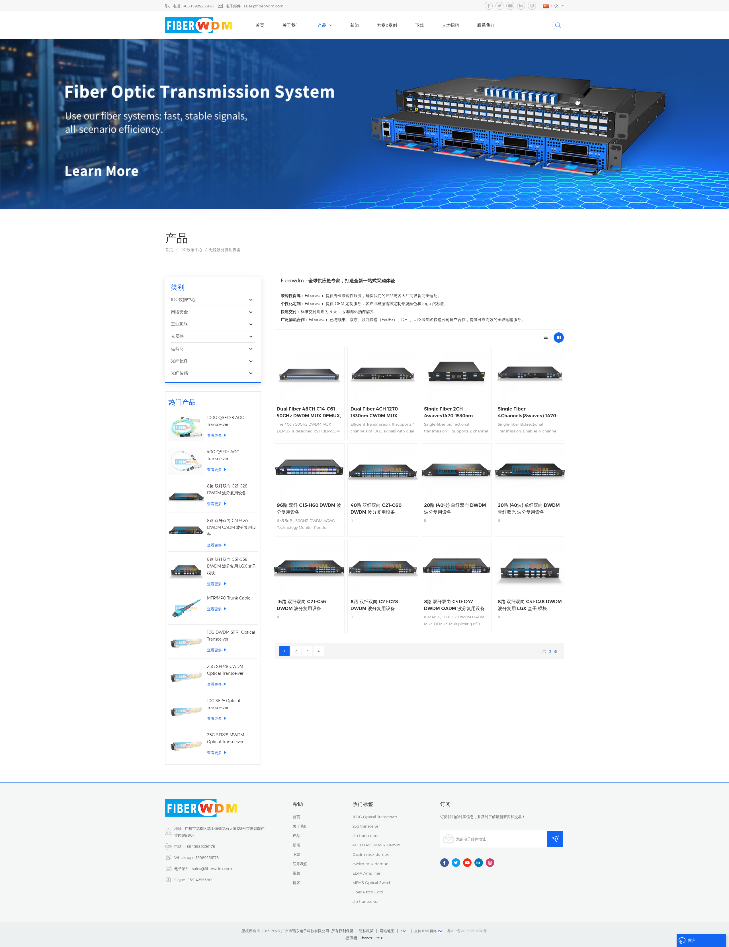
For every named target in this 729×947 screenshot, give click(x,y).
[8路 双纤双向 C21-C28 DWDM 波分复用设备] (186, 496)
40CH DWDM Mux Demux (376, 845)
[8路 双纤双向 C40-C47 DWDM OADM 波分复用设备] (186, 530)
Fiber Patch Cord (368, 892)
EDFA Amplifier (366, 873)
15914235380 (200, 879)
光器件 (177, 336)
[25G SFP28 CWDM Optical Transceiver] (186, 676)
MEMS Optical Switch (372, 882)
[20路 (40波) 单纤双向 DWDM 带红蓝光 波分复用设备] (530, 470)
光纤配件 (179, 360)
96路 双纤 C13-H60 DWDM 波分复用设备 (309, 509)
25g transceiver (366, 826)
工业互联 (179, 324)
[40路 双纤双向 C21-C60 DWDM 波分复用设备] (383, 470)
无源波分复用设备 (225, 249)
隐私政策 (366, 930)
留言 (692, 940)
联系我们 (485, 25)
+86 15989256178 (200, 846)
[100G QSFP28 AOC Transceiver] (186, 427)
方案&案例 (387, 25)
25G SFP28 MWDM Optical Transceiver (225, 738)
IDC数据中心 (190, 249)
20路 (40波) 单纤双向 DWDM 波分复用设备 (455, 509)
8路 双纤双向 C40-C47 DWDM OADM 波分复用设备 (231, 527)
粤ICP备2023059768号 (467, 930)
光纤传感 (179, 373)
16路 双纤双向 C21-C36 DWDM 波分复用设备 (301, 605)
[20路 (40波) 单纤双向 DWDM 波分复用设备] (456, 470)
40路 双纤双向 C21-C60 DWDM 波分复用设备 (376, 509)
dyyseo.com (372, 937)
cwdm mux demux (370, 863)
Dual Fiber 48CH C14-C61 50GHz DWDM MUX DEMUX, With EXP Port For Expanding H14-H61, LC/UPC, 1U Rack (309, 412)
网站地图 (387, 930)
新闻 (354, 25)
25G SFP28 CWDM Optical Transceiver (225, 670)
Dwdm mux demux (371, 854)
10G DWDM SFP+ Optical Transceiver (231, 636)
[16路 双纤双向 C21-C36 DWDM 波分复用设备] (309, 566)
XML (404, 930)
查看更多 (214, 435)
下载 (419, 25)
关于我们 (291, 25)
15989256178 (207, 857)
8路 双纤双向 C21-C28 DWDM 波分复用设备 (227, 489)
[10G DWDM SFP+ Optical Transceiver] (186, 642)
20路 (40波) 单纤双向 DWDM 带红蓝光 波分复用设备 (529, 509)
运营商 (177, 348)
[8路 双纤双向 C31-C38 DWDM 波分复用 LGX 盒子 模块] (186, 569)
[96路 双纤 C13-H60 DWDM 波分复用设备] (309, 470)
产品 (322, 25)
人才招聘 (450, 25)
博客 (296, 882)
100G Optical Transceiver (375, 816)
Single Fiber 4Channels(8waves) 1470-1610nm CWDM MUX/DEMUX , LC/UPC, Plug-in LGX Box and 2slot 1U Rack (528, 412)
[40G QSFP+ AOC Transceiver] (186, 461)
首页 (260, 25)
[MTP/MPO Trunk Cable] (186, 608)
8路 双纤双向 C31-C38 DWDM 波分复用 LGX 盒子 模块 (231, 566)
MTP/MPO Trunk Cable (228, 598)
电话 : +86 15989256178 (193, 6)
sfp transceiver (366, 835)
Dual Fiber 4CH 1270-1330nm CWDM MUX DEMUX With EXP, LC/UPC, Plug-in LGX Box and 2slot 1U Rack (381, 412)
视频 (296, 873)
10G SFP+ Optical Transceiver (223, 704)
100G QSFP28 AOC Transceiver (225, 421)
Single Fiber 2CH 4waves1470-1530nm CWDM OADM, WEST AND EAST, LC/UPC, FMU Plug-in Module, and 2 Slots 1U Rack (455, 412)
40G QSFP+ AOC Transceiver (223, 455)
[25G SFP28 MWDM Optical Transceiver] (186, 744)
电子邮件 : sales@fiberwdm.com (255, 6)
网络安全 (179, 311)
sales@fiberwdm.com (212, 868)
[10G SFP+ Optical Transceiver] (186, 710)
